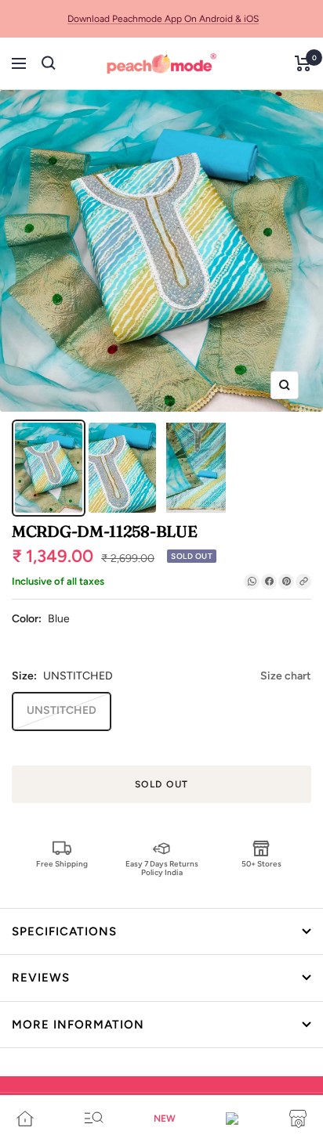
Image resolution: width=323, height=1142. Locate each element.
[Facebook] (269, 581)
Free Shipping (62, 864)
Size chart (285, 676)
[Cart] (303, 63)
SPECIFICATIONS (64, 931)
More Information (78, 1025)
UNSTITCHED (61, 710)
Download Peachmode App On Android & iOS (163, 18)
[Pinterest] (286, 581)
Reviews (41, 978)
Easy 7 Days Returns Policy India (161, 868)
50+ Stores (261, 864)
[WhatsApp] (251, 581)
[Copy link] (303, 581)
